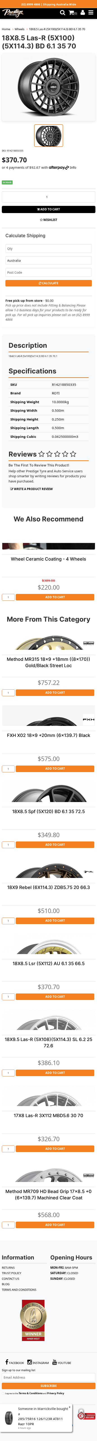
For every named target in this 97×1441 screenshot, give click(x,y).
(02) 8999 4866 (30, 4)
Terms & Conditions (30, 1393)
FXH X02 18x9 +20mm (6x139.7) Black (48, 735)
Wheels (19, 29)
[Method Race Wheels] (88, 643)
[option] (48, 87)
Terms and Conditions (19, 1290)
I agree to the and (34, 1393)
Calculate (49, 283)
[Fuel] (88, 871)
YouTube (64, 1363)
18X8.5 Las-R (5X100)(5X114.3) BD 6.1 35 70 (57, 29)
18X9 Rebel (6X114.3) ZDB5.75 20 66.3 (48, 887)
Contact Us (10, 1279)
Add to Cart (50, 209)
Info (73, 167)
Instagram (40, 1363)
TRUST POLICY (11, 1273)
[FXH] (88, 719)
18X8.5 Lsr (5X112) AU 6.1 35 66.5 (49, 963)
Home (6, 29)
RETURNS (8, 1268)
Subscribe (49, 1386)
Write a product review (33, 489)
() (75, 13)
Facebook (16, 1363)
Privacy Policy (55, 1393)
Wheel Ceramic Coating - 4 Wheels (48, 559)
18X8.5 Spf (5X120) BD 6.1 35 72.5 (48, 811)
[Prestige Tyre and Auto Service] (16, 13)
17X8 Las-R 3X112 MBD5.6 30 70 (48, 1115)
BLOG (5, 1284)
